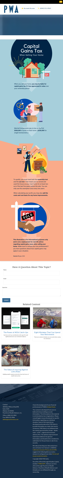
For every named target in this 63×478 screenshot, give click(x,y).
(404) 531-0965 (45, 8)
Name (4, 269)
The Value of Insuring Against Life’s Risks (16, 370)
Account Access (29, 8)
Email (4, 278)
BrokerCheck (51, 407)
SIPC (44, 464)
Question (4, 287)
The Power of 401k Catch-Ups (15, 332)
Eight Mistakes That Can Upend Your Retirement (47, 333)
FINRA (40, 464)
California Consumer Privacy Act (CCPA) (45, 450)
